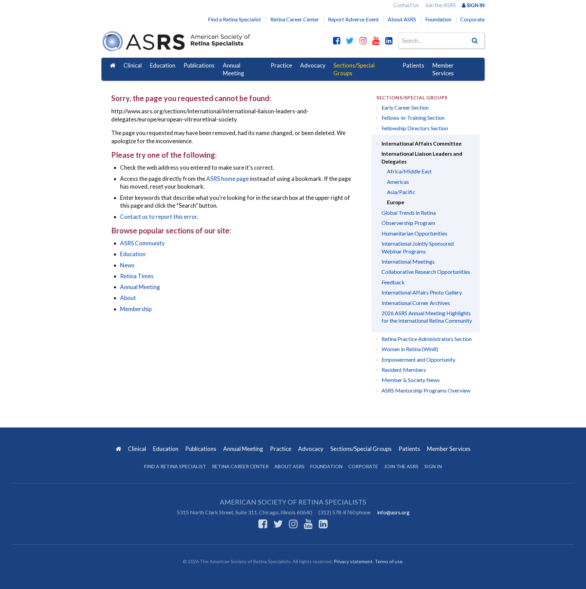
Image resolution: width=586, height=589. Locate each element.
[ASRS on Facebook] (336, 40)
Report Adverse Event (353, 19)
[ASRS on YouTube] (375, 40)
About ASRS (402, 19)
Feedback (393, 282)
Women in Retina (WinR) (410, 349)
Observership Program (408, 223)
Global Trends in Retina (409, 212)
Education (162, 65)
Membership (136, 308)
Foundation (438, 19)
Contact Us (406, 5)
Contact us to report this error (158, 216)
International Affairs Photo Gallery (422, 292)
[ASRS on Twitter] (350, 40)
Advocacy (313, 65)
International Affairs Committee (422, 143)
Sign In (475, 5)
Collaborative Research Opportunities (426, 271)
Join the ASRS (440, 5)
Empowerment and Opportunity (418, 359)
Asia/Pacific (401, 192)
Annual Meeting (233, 69)
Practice (281, 65)
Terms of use (389, 561)
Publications (199, 65)
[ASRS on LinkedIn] (388, 40)
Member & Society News (411, 380)
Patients (413, 65)
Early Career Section (405, 107)
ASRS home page (227, 178)
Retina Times (137, 276)
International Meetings (408, 261)
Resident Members (404, 369)
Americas (398, 181)
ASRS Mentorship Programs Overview (426, 390)
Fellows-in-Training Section (413, 117)
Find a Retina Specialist (234, 19)
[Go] (474, 40)
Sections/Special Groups (354, 69)
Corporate (472, 19)
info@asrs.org (393, 512)
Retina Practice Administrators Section (427, 339)
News (127, 265)
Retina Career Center (294, 19)
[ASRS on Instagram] (363, 40)
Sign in (433, 466)
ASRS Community (142, 243)
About (128, 297)
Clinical (132, 65)
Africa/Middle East (409, 171)
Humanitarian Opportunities (414, 233)
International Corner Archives (416, 303)
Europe (395, 202)
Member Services (443, 69)
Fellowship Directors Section (415, 128)
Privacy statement (353, 561)
